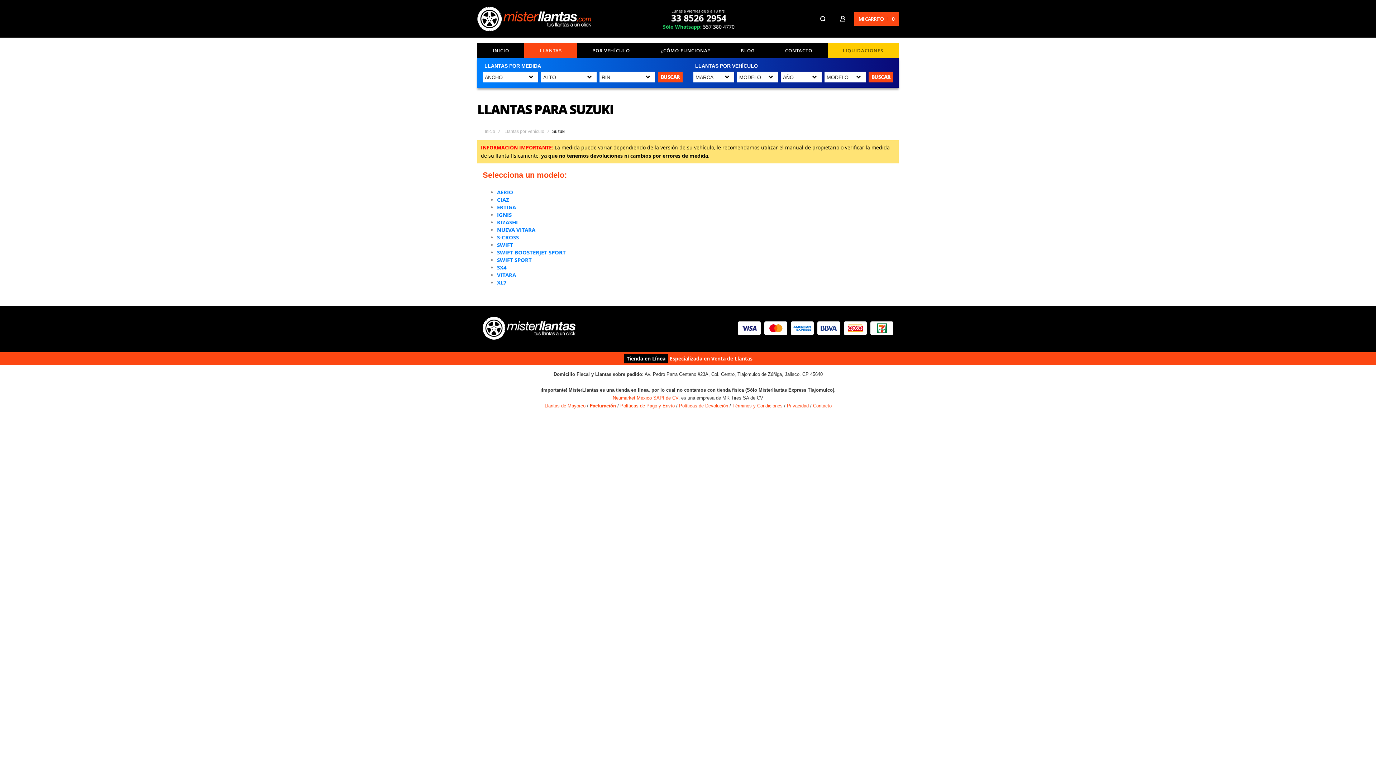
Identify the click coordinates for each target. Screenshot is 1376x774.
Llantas (551, 50)
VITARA (506, 275)
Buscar (670, 76)
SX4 (502, 267)
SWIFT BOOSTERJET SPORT (531, 252)
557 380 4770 (699, 26)
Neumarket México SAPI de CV (645, 398)
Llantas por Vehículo (524, 131)
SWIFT (505, 245)
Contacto (798, 50)
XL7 (502, 282)
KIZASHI (507, 222)
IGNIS (504, 215)
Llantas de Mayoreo (565, 405)
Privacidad (798, 405)
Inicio (501, 50)
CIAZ (503, 200)
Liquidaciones (863, 50)
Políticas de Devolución (703, 405)
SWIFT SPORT (514, 260)
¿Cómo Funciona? (685, 50)
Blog (748, 50)
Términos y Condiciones (757, 405)
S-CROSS (508, 237)
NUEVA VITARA (516, 230)
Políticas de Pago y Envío (647, 405)
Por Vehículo (611, 50)
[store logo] (534, 19)
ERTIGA (506, 207)
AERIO (505, 192)
